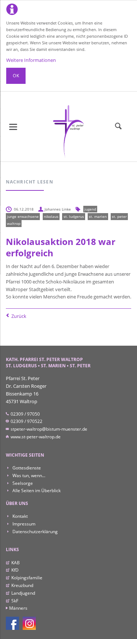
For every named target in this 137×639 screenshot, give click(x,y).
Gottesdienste (26, 468)
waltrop (13, 223)
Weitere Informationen (31, 60)
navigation (13, 127)
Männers (18, 608)
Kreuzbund (22, 585)
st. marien (98, 216)
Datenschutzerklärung (34, 531)
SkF (14, 601)
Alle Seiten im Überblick (36, 490)
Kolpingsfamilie (26, 578)
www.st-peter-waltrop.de (35, 437)
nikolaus (51, 216)
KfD (15, 570)
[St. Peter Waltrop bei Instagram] (29, 623)
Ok (16, 76)
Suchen (118, 126)
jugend (90, 209)
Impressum (23, 524)
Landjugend (23, 593)
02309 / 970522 (25, 421)
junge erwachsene (23, 216)
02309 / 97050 (24, 414)
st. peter (119, 216)
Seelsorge (22, 483)
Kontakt (19, 516)
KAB (15, 563)
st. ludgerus (74, 216)
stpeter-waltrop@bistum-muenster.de (48, 429)
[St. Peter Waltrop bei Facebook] (12, 623)
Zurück (18, 316)
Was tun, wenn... (28, 475)
